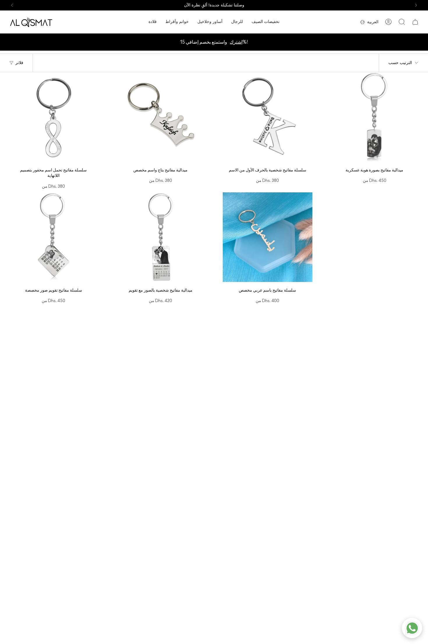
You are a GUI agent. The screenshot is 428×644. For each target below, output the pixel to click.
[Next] (416, 5)
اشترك (236, 42)
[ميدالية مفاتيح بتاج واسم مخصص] (161, 117)
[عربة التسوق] (415, 22)
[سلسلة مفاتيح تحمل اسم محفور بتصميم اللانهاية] (53, 117)
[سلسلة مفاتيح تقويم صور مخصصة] (53, 237)
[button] (152, 22)
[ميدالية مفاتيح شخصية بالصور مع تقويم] (161, 237)
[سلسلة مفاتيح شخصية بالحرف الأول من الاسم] (267, 117)
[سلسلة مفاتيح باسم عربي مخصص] (267, 237)
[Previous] (12, 5)
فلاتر (19, 62)
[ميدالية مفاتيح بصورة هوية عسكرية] (375, 117)
